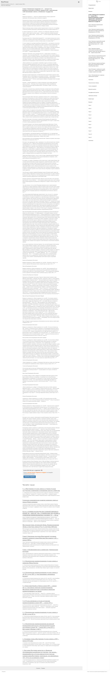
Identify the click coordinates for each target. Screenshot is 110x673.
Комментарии (91, 98)
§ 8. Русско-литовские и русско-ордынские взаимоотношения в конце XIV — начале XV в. (38, 602)
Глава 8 (90, 127)
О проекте (38, 668)
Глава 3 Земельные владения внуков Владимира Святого (97, 671)
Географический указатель (94, 92)
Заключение (91, 79)
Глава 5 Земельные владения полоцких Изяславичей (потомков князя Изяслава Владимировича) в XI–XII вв (96, 37)
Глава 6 (90, 121)
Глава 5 (90, 118)
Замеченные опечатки (93, 95)
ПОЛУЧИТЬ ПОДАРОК (30, 476)
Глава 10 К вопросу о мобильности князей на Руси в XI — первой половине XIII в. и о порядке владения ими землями (97, 70)
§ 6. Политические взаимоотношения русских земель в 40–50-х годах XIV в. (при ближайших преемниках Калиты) (40, 574)
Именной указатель (92, 89)
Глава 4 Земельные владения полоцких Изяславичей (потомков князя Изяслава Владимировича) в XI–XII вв (96, 31)
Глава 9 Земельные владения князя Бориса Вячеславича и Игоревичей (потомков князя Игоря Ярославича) (97, 64)
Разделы (43, 668)
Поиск (98, 1)
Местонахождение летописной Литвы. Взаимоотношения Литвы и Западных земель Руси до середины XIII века (41, 526)
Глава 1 (90, 105)
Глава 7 (90, 124)
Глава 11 (90, 137)
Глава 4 (90, 114)
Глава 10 (90, 134)
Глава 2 (90, 108)
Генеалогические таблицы (94, 82)
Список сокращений (93, 86)
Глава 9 (90, 130)
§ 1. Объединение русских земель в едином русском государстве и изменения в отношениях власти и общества (41, 489)
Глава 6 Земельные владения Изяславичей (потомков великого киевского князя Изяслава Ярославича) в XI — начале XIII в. (40, 538)
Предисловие (91, 8)
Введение (90, 11)
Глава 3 (90, 111)
